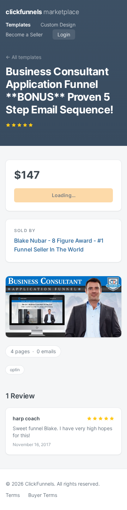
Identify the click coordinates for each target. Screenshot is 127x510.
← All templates (23, 57)
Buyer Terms (42, 495)
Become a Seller (24, 34)
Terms (13, 495)
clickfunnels (42, 12)
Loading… (63, 195)
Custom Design (58, 25)
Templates (18, 25)
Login (64, 34)
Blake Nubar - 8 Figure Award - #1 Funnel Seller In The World (59, 245)
